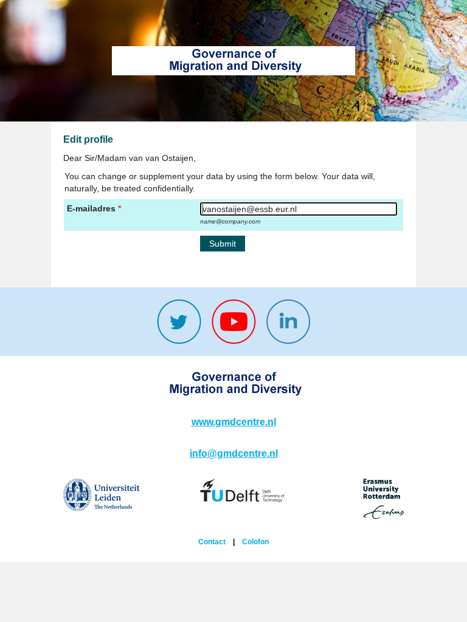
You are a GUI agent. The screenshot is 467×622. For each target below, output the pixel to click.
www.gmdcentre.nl (234, 422)
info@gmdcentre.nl (234, 453)
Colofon (255, 542)
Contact (212, 542)
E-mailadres (91, 208)
